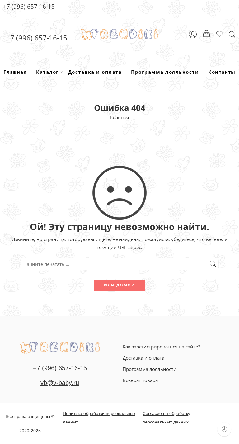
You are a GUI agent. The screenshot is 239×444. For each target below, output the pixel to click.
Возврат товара (140, 380)
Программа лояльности (165, 72)
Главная (15, 72)
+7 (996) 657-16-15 (29, 6)
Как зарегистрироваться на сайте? (161, 346)
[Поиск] (232, 34)
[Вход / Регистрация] (193, 34)
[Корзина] (206, 34)
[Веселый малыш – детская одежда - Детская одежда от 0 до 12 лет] (119, 34)
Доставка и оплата (95, 72)
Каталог (47, 72)
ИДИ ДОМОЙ (119, 285)
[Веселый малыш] (59, 347)
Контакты (222, 72)
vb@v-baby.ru (59, 382)
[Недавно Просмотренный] (224, 429)
